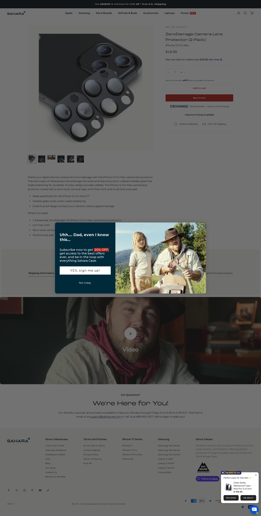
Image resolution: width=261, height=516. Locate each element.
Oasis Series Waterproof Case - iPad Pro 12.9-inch (243, 485)
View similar (231, 498)
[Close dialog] (202, 226)
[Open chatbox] (254, 509)
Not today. (85, 282)
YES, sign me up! (85, 270)
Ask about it (248, 498)
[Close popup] (256, 475)
